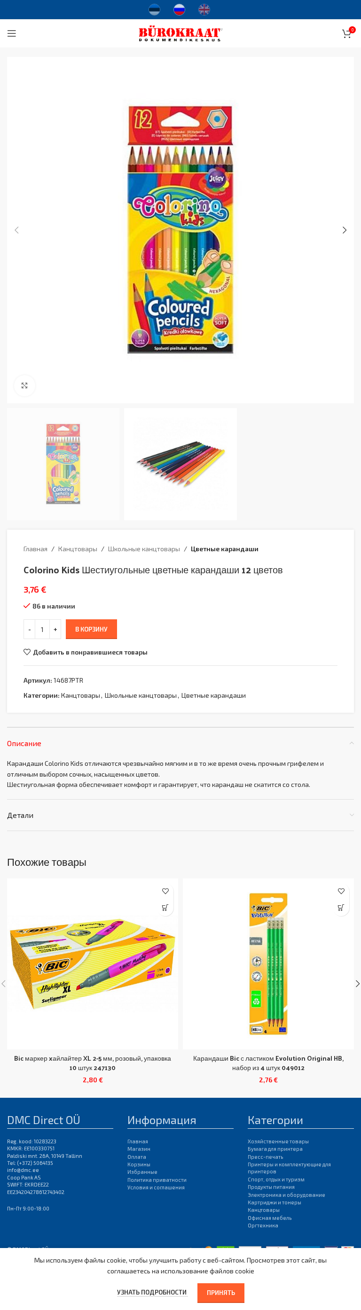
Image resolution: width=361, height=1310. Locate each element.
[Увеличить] (24, 385)
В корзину (91, 629)
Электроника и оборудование (286, 1195)
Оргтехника (263, 1225)
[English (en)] (204, 8)
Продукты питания (271, 1187)
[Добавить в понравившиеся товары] (165, 891)
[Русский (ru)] (179, 8)
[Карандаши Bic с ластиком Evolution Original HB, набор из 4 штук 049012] (268, 963)
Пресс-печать (265, 1157)
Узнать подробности (152, 1292)
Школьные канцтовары (144, 549)
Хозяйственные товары (278, 1141)
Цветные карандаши (225, 549)
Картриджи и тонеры (274, 1202)
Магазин (138, 1149)
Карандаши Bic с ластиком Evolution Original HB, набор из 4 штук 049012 (268, 1062)
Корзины (138, 1164)
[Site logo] (181, 32)
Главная (35, 549)
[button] (16, 230)
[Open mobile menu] (11, 33)
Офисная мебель (269, 1218)
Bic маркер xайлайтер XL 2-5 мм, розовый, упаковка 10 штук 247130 (92, 1062)
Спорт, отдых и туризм (276, 1179)
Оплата (136, 1157)
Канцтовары (77, 549)
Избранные (142, 1172)
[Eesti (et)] (154, 8)
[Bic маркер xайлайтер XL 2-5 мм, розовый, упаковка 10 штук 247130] (92, 963)
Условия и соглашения (156, 1187)
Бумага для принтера (275, 1149)
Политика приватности (157, 1180)
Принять (221, 1292)
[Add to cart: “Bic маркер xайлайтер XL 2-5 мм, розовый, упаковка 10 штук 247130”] (165, 908)
